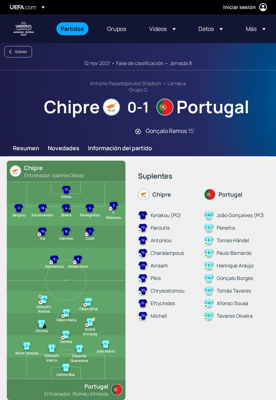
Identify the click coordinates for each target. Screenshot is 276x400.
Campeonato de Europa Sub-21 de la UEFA (24, 29)
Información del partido (120, 148)
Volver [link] (21, 52)
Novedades (63, 148)
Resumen (26, 148)
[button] (162, 29)
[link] (72, 29)
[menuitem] (75, 29)
